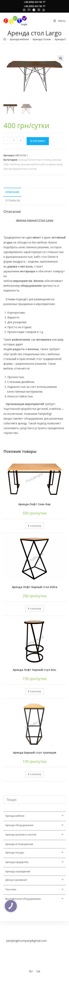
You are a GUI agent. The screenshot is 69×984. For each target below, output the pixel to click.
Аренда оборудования (19, 825)
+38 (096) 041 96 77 (34, 2)
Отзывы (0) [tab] (12, 200)
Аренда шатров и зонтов (20, 834)
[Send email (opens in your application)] (28, 10)
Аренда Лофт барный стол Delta (34, 587)
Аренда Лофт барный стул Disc (34, 670)
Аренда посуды (14, 852)
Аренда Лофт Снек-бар (34, 504)
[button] (61, 58)
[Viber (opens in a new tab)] (38, 10)
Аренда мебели (14, 815)
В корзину (37, 141)
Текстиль (10, 889)
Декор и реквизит (16, 880)
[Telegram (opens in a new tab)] (33, 10)
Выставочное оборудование (23, 898)
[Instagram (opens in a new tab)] (24, 10)
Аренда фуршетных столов (20, 168)
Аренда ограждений (17, 871)
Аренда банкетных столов (34, 159)
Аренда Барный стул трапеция (34, 752)
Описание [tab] (12, 192)
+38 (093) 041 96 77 (34, 6)
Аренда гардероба (16, 862)
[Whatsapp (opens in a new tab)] (43, 10)
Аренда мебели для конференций (41, 164)
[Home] (4, 39)
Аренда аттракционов (19, 844)
